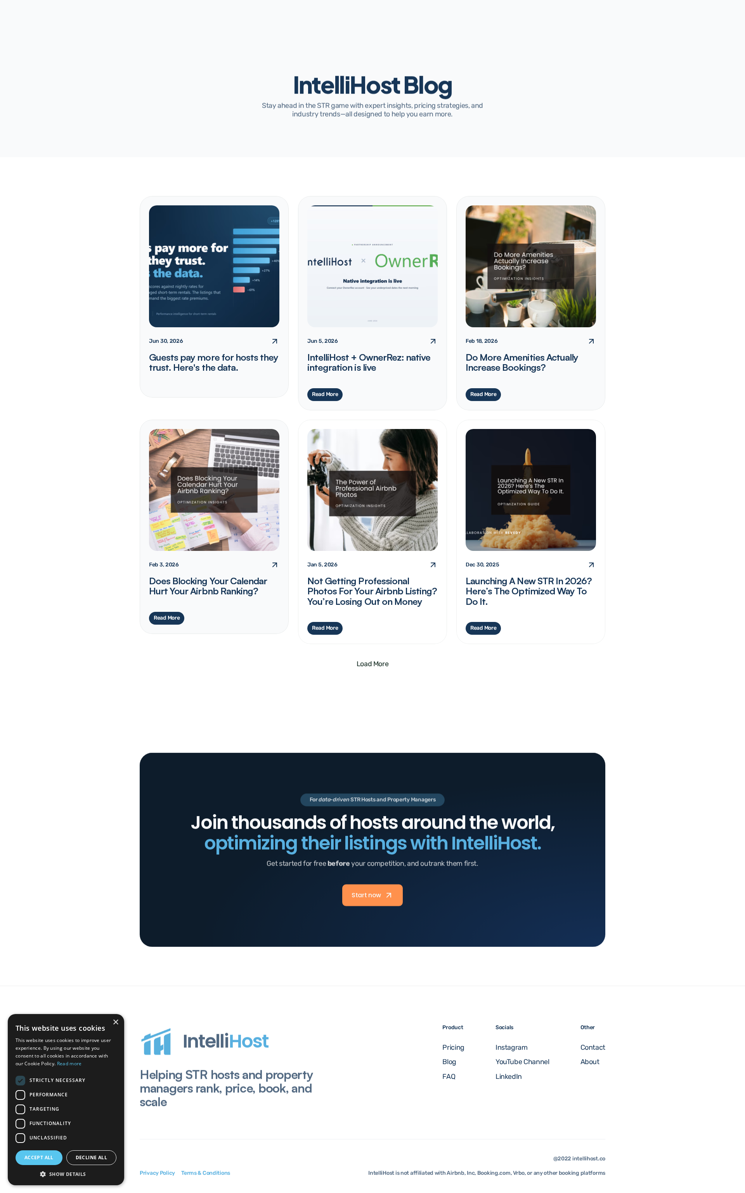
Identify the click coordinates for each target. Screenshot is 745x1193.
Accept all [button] (39, 1157)
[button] (66, 1173)
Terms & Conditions (205, 1173)
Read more (69, 1063)
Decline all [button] (91, 1157)
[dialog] (66, 1099)
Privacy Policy (157, 1173)
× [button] (115, 1022)
